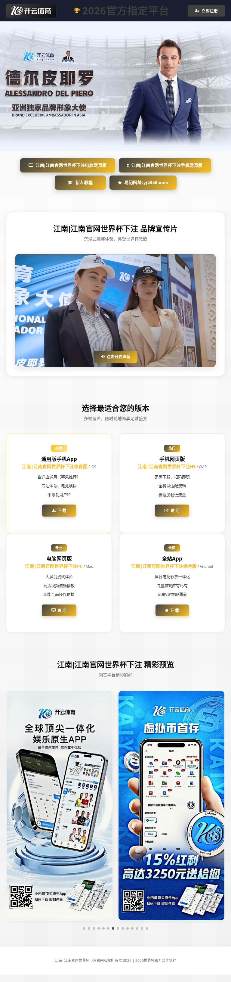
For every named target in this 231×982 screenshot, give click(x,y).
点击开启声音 (118, 356)
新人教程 (84, 182)
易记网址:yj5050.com (146, 182)
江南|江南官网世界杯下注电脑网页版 (71, 165)
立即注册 (210, 10)
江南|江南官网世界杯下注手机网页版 (167, 165)
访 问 (175, 510)
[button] (84, 928)
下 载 (61, 510)
